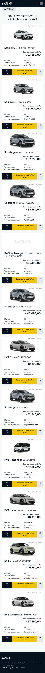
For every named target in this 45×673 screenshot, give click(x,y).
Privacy (22, 668)
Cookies (15, 668)
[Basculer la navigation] (41, 3)
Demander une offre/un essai (25, 72)
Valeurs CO (6, 668)
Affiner (10, 9)
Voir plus (7, 72)
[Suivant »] (29, 647)
